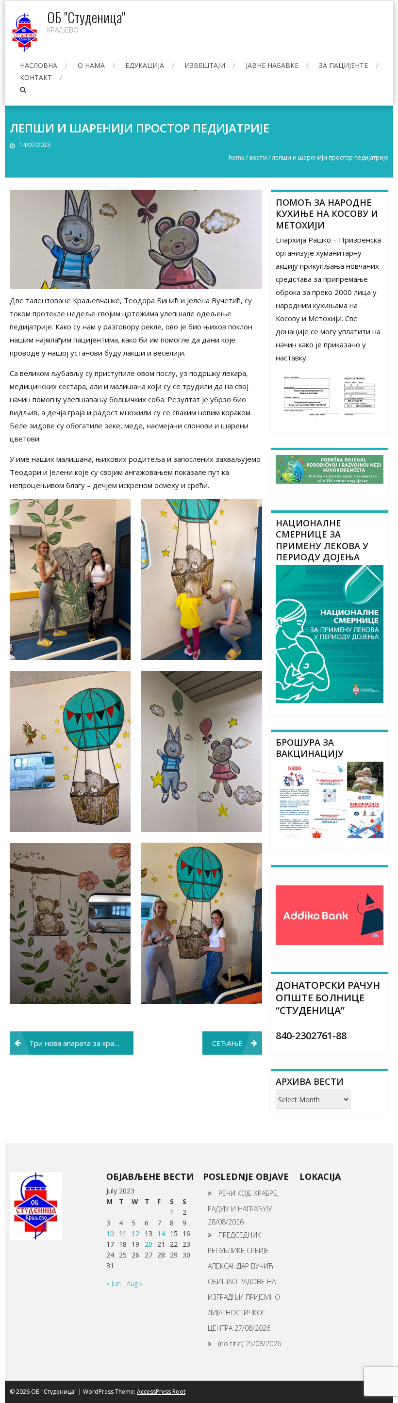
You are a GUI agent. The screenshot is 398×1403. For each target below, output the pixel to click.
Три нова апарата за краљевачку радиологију (81, 1043)
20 (148, 1244)
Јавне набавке (272, 65)
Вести (258, 157)
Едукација (144, 65)
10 (110, 1233)
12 (135, 1233)
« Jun (113, 1283)
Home (237, 157)
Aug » (135, 1283)
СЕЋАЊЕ (227, 1043)
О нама (91, 65)
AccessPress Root (161, 1391)
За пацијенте (343, 65)
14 (161, 1233)
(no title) (230, 1343)
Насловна (38, 65)
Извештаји (204, 65)
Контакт (36, 77)
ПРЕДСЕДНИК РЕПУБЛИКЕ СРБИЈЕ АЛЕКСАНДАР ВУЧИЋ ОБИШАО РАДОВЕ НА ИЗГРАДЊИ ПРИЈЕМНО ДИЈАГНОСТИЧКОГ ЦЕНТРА (244, 1281)
